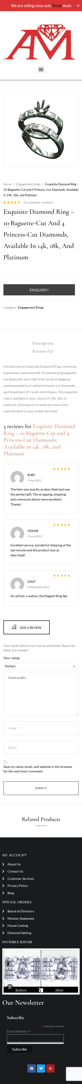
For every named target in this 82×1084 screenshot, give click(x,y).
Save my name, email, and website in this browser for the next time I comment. (37, 769)
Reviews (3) (42, 351)
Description (42, 343)
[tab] (43, 343)
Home (7, 184)
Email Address (18, 1031)
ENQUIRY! (39, 290)
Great (56, 5)
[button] (41, 69)
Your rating (11, 658)
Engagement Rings (28, 184)
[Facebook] (31, 1068)
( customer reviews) (38, 202)
